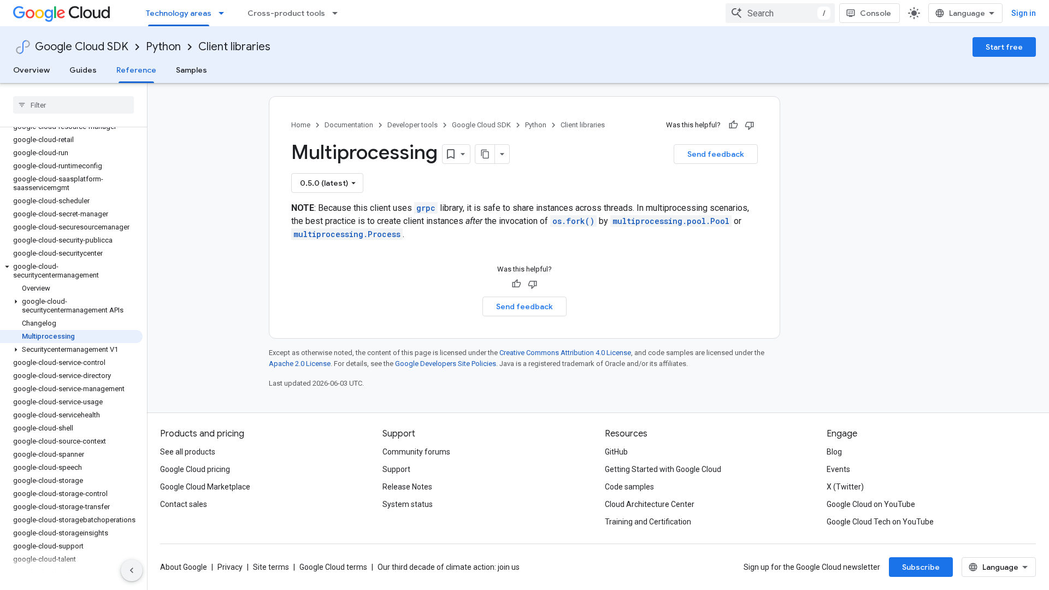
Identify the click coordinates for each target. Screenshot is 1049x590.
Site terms (271, 567)
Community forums (416, 451)
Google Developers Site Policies (445, 363)
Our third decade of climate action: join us (449, 567)
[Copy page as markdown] (485, 154)
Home (300, 125)
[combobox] (780, 13)
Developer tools (412, 125)
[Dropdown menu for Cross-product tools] (338, 13)
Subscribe (921, 567)
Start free (1004, 47)
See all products (187, 451)
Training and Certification (648, 521)
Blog (834, 451)
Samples (191, 70)
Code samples (629, 486)
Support (396, 469)
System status (407, 504)
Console (875, 13)
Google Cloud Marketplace (205, 486)
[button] (71, 271)
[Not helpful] (749, 125)
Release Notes (407, 486)
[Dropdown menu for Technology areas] (224, 13)
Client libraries (234, 47)
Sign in (1023, 13)
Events (838, 469)
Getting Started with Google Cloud (663, 469)
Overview (31, 70)
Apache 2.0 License (300, 363)
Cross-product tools (286, 13)
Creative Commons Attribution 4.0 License (565, 353)
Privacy (230, 567)
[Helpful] (733, 125)
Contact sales (183, 504)
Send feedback (715, 154)
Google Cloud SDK (81, 47)
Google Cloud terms (333, 567)
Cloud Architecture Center (649, 504)
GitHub (616, 451)
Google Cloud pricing (195, 469)
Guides (83, 70)
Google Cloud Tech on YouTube (880, 521)
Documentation (349, 125)
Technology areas (178, 13)
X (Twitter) (845, 486)
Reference (136, 70)
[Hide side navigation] (132, 570)
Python (163, 47)
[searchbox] (73, 105)
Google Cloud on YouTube (871, 504)
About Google (183, 567)
